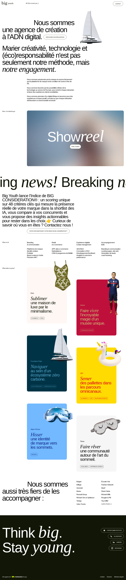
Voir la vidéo (75, 146)
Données (109, 577)
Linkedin (118, 542)
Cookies (102, 577)
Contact (118, 4)
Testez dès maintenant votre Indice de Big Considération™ (48, 231)
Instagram (118, 548)
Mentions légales (119, 577)
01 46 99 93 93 (117, 536)
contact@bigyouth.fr (114, 530)
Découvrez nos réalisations (55, 37)
